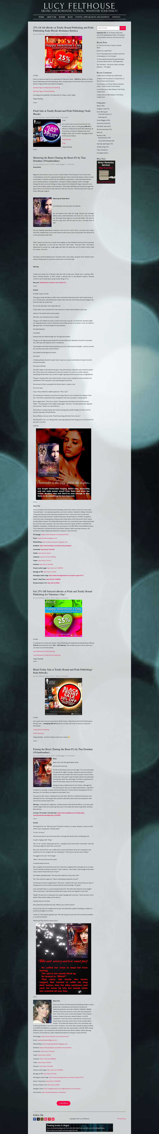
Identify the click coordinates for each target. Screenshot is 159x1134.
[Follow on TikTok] (53, 1119)
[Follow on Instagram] (45, 1119)
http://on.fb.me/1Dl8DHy (48, 557)
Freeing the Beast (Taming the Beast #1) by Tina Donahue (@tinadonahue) (63, 750)
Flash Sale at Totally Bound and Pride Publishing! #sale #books (62, 112)
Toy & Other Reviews (104, 141)
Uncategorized (101, 153)
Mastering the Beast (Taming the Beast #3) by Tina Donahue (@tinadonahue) (59, 159)
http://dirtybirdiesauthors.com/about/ (54, 1092)
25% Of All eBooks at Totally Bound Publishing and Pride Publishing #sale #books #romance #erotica (63, 29)
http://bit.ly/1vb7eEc (50, 572)
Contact (116, 17)
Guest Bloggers (60, 164)
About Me (51, 17)
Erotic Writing (101, 112)
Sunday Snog (101, 147)
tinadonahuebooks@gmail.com (47, 538)
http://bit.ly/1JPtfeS (53, 583)
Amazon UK (53, 282)
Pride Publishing (38, 733)
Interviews (101, 117)
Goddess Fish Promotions (105, 78)
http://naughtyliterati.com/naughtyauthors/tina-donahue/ (62, 1088)
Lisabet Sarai (101, 75)
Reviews (99, 135)
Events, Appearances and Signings (92, 17)
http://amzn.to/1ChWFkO (55, 568)
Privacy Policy (121, 1118)
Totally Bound (66, 139)
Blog (70, 17)
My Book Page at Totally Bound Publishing (46, 87)
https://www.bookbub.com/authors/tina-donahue (55, 545)
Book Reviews (102, 138)
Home (41, 17)
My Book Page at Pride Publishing (43, 91)
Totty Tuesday (101, 150)
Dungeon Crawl (102, 109)
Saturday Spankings (103, 144)
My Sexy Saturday (102, 129)
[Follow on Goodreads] (41, 1119)
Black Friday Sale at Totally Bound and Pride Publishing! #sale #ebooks (62, 671)
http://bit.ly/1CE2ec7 (44, 560)
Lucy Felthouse (40, 34)
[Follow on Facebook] (34, 1119)
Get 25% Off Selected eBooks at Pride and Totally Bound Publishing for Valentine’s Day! (62, 592)
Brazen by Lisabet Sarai (104, 51)
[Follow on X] (38, 1119)
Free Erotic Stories (104, 114)
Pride (63, 143)
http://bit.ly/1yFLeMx (46, 564)
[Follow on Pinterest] (49, 1119)
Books (62, 17)
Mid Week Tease (102, 126)
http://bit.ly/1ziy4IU (44, 553)
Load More (63, 1103)
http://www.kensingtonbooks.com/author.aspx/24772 (66, 575)
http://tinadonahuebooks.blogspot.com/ (55, 542)
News (98, 132)
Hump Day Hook (102, 123)
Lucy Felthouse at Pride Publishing (44, 651)
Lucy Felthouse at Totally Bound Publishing (46, 655)
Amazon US (62, 282)
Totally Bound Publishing (41, 729)
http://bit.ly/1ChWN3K (53, 579)
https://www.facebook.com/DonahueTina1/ (55, 534)
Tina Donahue (101, 84)
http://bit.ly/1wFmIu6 (48, 549)
